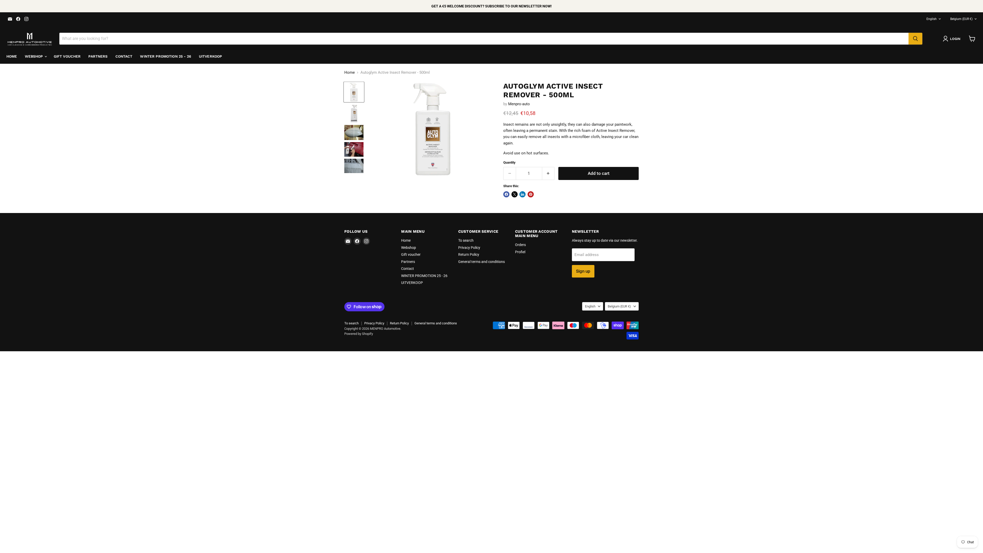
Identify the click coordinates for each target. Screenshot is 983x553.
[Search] (915, 39)
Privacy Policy (469, 248)
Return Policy (468, 254)
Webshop (34, 56)
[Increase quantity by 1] (548, 173)
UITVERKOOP (210, 56)
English (931, 19)
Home (11, 56)
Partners (98, 56)
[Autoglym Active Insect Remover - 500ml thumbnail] (354, 92)
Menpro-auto (519, 104)
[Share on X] (514, 194)
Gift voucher (67, 56)
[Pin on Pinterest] (531, 194)
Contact (124, 56)
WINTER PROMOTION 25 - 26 (165, 56)
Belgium (961, 19)
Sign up (583, 271)
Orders (520, 245)
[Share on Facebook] (506, 194)
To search (466, 240)
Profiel (520, 252)
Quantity (509, 162)
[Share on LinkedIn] (522, 194)
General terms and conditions (481, 262)
